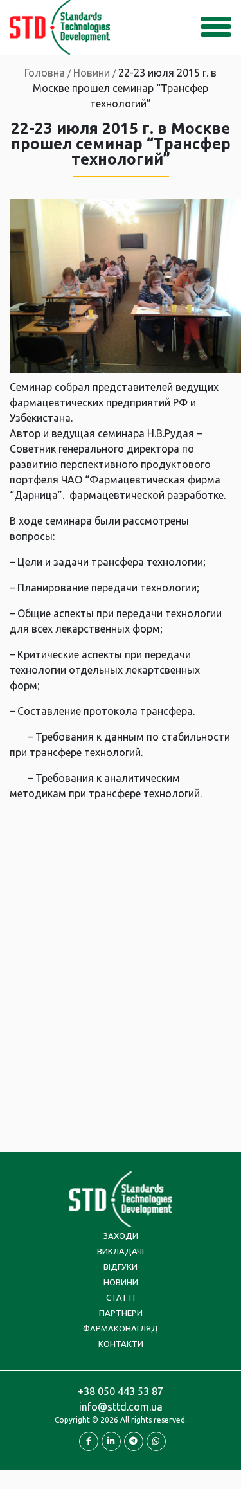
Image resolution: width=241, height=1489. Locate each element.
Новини (120, 1281)
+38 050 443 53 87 (120, 1391)
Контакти (120, 1343)
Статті (120, 1297)
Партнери (121, 1312)
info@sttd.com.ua (121, 1406)
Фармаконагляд (120, 1328)
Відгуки (120, 1266)
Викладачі (120, 1251)
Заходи (120, 1235)
